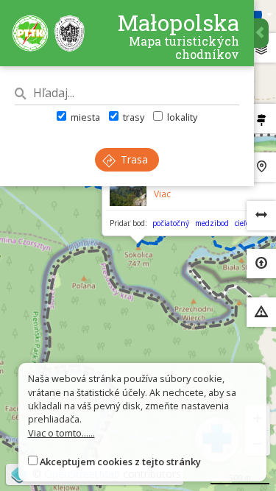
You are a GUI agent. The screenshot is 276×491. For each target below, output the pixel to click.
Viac (162, 194)
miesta (84, 117)
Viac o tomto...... (61, 432)
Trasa (133, 159)
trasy (132, 117)
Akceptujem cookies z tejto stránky (120, 461)
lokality (181, 117)
